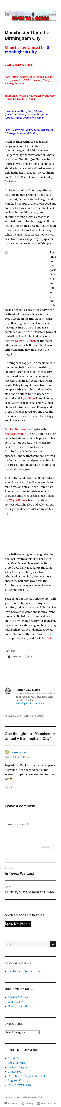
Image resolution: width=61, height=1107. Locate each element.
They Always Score (20, 1084)
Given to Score (12, 1097)
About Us (13, 1058)
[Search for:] (27, 944)
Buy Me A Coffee (18, 997)
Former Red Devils (33, 715)
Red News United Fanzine (24, 971)
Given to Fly (15, 1001)
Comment (45, 847)
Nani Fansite (19, 752)
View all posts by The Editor (30, 703)
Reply (9, 787)
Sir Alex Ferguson (19, 1067)
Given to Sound (17, 1006)
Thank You (14, 1071)
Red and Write (16, 1062)
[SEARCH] (53, 944)
